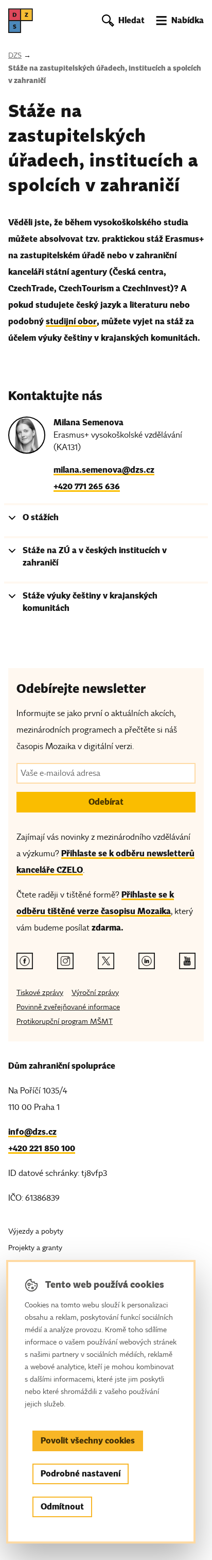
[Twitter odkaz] (106, 961)
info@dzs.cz (32, 1131)
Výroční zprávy (95, 992)
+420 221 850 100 (41, 1148)
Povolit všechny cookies (88, 1440)
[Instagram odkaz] (65, 961)
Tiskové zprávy (39, 992)
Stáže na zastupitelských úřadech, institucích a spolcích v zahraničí (104, 74)
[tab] (106, 519)
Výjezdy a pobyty (35, 1231)
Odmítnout (62, 1506)
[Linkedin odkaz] (146, 961)
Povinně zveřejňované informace (68, 1007)
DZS (15, 55)
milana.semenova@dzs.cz (104, 469)
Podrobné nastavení (80, 1473)
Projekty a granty (35, 1247)
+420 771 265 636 (87, 486)
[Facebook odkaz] (24, 961)
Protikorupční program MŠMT (64, 1021)
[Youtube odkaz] (187, 961)
